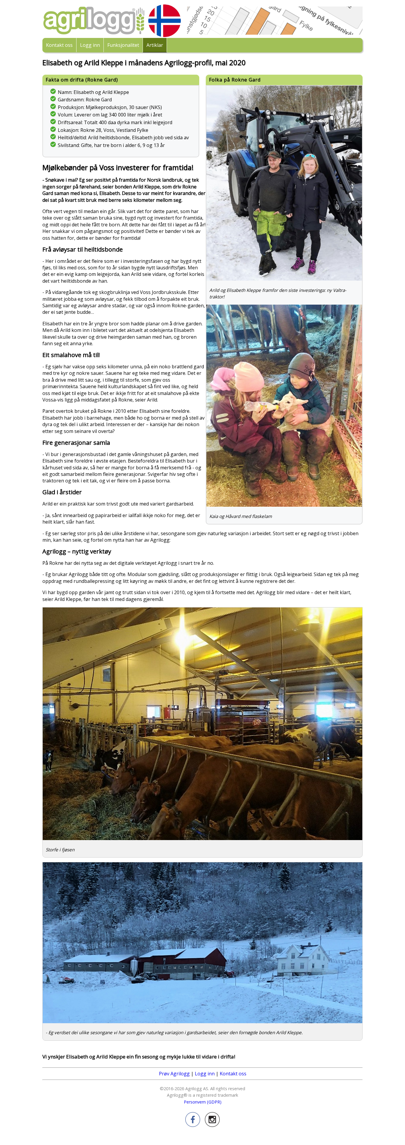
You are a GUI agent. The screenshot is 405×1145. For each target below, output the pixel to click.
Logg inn (90, 45)
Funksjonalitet (123, 45)
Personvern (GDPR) (202, 1102)
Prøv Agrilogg (174, 1073)
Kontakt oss (59, 45)
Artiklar (154, 45)
